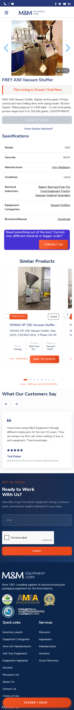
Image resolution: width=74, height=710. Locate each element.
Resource (44, 632)
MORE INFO (22, 358)
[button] (68, 48)
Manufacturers (47, 646)
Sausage (40, 195)
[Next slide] (67, 314)
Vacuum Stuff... (50, 348)
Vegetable (63, 195)
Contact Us (9, 689)
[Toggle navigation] (6, 12)
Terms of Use (11, 696)
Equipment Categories (16, 639)
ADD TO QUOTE (44, 359)
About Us (8, 682)
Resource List (11, 675)
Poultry (65, 191)
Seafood (51, 195)
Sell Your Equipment (15, 653)
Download (64, 219)
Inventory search (12, 632)
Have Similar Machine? (38, 129)
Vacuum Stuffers (60, 205)
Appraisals (45, 639)
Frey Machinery (61, 167)
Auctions (44, 653)
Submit (37, 551)
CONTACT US (53, 244)
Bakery (43, 187)
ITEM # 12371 (18, 316)
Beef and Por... (34, 348)
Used (53, 317)
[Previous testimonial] (6, 404)
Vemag (18, 349)
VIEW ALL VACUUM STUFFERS (42, 384)
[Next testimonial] (16, 404)
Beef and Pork (56, 187)
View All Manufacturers (17, 646)
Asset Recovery (49, 660)
